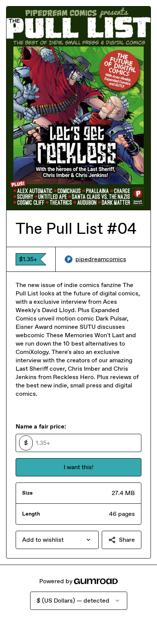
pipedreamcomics (100, 259)
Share (127, 539)
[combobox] (57, 540)
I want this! (78, 467)
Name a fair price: (41, 426)
